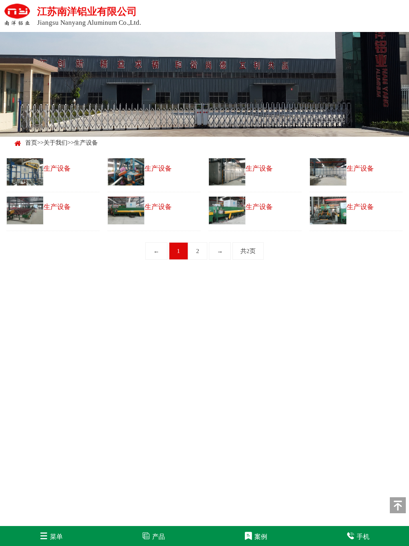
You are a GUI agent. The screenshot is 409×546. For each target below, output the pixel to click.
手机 (363, 536)
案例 (260, 536)
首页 (31, 142)
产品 (158, 536)
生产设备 (86, 142)
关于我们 (56, 142)
